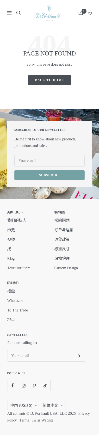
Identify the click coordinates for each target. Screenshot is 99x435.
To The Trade (17, 310)
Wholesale (15, 300)
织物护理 (62, 258)
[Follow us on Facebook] (12, 385)
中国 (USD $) (21, 405)
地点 (11, 320)
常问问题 (62, 220)
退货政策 (62, 239)
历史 (11, 230)
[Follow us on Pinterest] (34, 385)
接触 (11, 291)
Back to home (49, 80)
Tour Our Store (18, 268)
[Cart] (80, 13)
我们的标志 (16, 220)
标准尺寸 (62, 249)
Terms (24, 420)
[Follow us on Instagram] (23, 385)
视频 (11, 239)
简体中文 (50, 405)
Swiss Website (42, 420)
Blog (11, 258)
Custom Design (66, 268)
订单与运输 (64, 230)
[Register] (78, 356)
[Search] (18, 13)
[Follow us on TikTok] (45, 385)
